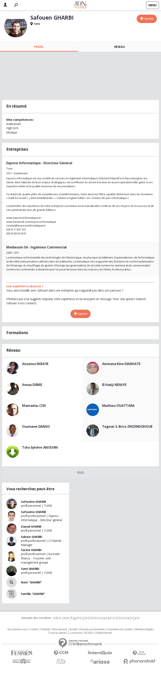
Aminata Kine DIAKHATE (121, 364)
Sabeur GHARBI (31, 537)
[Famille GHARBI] (11, 594)
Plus (80, 472)
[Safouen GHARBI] (15, 26)
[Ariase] (100, 661)
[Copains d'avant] (21, 661)
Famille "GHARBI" (33, 594)
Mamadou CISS (34, 405)
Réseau (119, 47)
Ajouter (149, 18)
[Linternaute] (100, 653)
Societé (73, 629)
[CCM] (60, 653)
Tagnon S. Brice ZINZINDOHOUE (127, 426)
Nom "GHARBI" (31, 582)
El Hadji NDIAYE (114, 384)
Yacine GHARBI (31, 550)
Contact (34, 629)
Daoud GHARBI (31, 526)
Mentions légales (144, 629)
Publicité (45, 629)
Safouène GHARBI (33, 502)
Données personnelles (92, 629)
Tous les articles (58, 632)
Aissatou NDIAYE (35, 364)
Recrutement (60, 629)
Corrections (75, 632)
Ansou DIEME (32, 384)
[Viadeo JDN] (60, 661)
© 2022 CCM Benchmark (98, 632)
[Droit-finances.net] (139, 653)
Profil (39, 47)
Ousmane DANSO (36, 426)
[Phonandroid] (139, 661)
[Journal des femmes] (21, 653)
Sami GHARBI (30, 569)
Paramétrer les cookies (120, 629)
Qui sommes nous (17, 629)
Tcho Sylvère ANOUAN (40, 447)
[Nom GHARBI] (11, 582)
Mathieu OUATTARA (118, 405)
